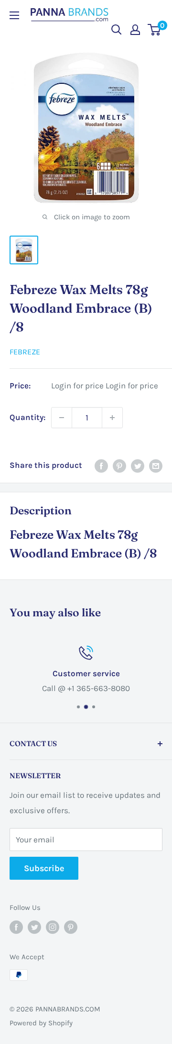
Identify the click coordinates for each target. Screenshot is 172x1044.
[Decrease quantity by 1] (62, 418)
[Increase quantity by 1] (112, 418)
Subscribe (44, 868)
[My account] (135, 29)
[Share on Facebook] (101, 465)
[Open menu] (14, 15)
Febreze (25, 351)
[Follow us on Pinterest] (70, 927)
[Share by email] (155, 465)
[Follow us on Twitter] (34, 927)
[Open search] (116, 29)
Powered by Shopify (41, 1023)
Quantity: (27, 417)
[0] (155, 29)
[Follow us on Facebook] (16, 927)
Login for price (77, 386)
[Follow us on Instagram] (52, 927)
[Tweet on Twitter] (137, 465)
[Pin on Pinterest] (119, 465)
